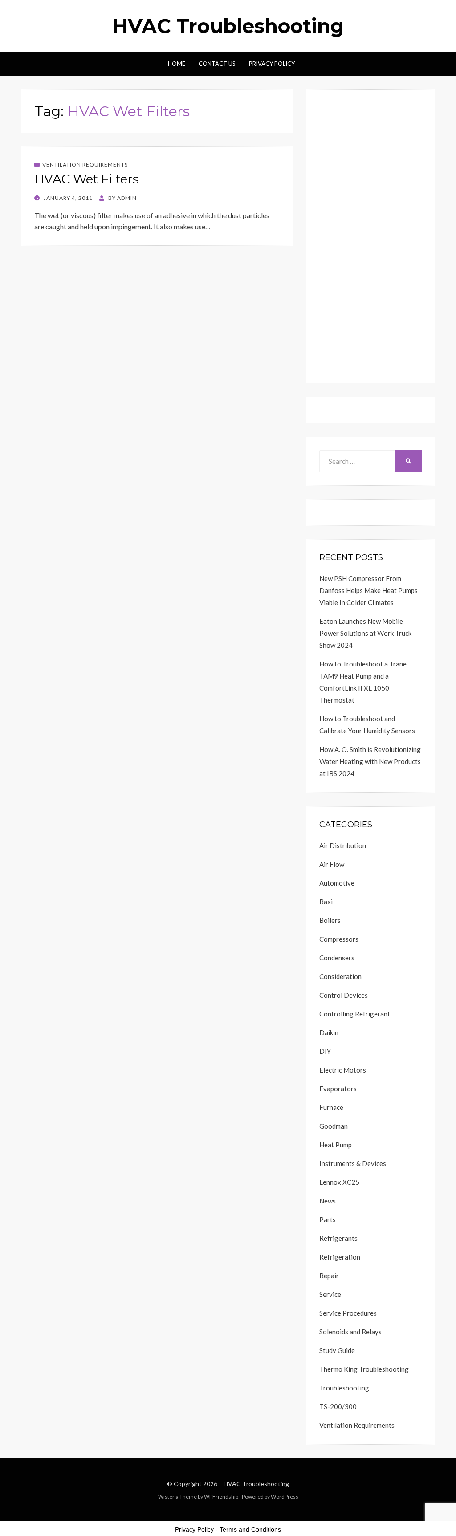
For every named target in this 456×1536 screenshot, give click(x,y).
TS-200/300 (338, 1406)
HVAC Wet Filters (86, 179)
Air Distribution (342, 845)
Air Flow (331, 864)
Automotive (336, 883)
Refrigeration (339, 1257)
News (327, 1201)
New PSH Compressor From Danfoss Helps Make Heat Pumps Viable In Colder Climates (368, 590)
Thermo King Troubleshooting (364, 1369)
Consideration (340, 976)
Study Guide (337, 1350)
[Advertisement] (370, 236)
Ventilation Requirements (85, 164)
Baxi (326, 902)
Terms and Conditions (250, 1529)
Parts (327, 1219)
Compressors (338, 939)
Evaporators (338, 1089)
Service (330, 1294)
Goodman (333, 1126)
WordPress (284, 1496)
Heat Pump (335, 1145)
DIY (325, 1051)
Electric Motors (342, 1070)
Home (176, 63)
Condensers (336, 958)
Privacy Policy (272, 63)
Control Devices (343, 995)
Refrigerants (338, 1238)
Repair (329, 1276)
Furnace (331, 1107)
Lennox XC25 (339, 1182)
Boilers (330, 920)
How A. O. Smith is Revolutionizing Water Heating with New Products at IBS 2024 (370, 761)
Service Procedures (348, 1313)
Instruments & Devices (352, 1163)
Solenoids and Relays (350, 1332)
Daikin (328, 1032)
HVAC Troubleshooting (228, 26)
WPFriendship (221, 1496)
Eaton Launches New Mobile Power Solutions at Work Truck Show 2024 (365, 633)
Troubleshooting (344, 1388)
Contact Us (217, 63)
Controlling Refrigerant (354, 1014)
